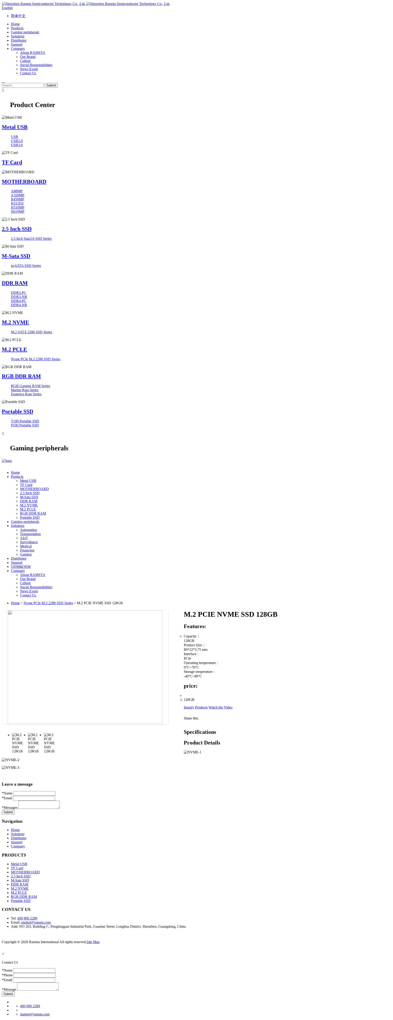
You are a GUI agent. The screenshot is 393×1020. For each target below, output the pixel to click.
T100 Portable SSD (25, 421)
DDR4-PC (18, 301)
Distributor (18, 838)
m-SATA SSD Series (26, 266)
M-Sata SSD (16, 256)
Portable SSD (17, 411)
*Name (7, 793)
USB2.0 (17, 141)
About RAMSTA (32, 53)
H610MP (17, 211)
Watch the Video (220, 707)
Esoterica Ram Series (26, 394)
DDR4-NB (19, 305)
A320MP (17, 195)
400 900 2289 (27, 918)
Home (15, 603)
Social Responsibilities (36, 65)
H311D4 (17, 203)
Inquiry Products (196, 707)
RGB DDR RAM (21, 376)
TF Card (12, 162)
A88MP (17, 191)
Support (16, 842)
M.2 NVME (15, 322)
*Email (7, 798)
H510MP (17, 207)
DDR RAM (15, 283)
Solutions (17, 834)
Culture (25, 61)
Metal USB (15, 127)
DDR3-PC (18, 293)
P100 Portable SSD (25, 425)
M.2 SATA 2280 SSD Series (31, 332)
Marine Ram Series (24, 390)
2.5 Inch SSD (17, 229)
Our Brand (27, 57)
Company (18, 846)
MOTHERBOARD (24, 182)
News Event (29, 69)
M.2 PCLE (14, 349)
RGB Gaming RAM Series (30, 386)
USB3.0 (17, 145)
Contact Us (28, 73)
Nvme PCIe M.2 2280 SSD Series (35, 359)
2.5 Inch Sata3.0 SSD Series (31, 239)
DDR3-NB (19, 297)
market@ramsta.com (36, 922)
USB (14, 137)
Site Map (93, 942)
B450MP (17, 199)
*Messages (10, 807)
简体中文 (18, 16)
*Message (9, 989)
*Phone (7, 975)
